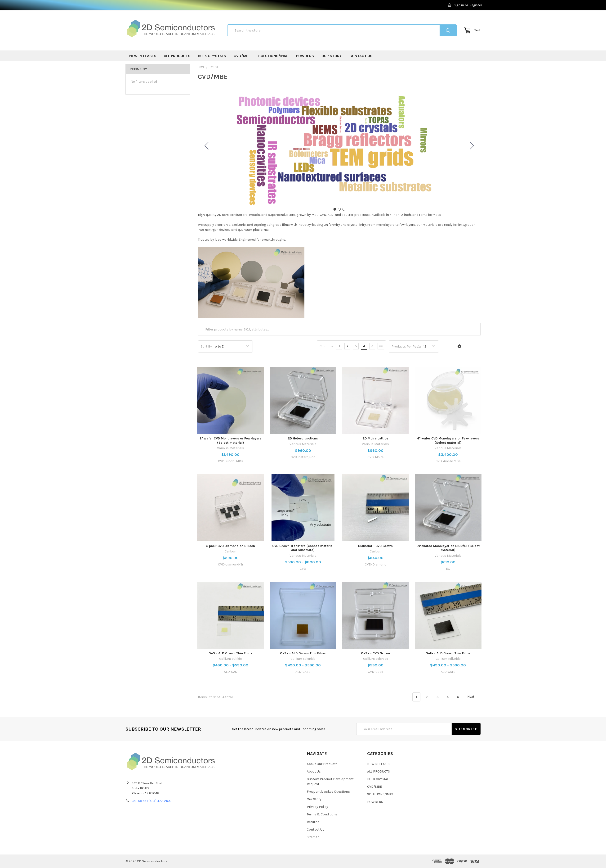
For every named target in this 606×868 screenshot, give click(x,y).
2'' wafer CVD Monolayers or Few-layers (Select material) (231, 440)
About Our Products (322, 764)
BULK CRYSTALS (212, 56)
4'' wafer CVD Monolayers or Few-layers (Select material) (448, 440)
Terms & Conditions (322, 814)
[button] (459, 346)
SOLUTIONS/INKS (273, 56)
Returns (313, 822)
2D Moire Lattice (375, 438)
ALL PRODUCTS (177, 56)
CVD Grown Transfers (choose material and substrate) (303, 548)
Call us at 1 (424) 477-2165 (151, 801)
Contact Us (360, 56)
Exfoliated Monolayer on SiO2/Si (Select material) (448, 548)
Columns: (327, 346)
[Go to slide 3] (207, 146)
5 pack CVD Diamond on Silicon (230, 546)
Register (475, 5)
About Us (314, 771)
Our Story (331, 56)
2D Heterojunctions (303, 438)
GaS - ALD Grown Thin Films (230, 653)
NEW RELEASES (142, 56)
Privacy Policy (317, 807)
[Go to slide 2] (472, 146)
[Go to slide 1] (334, 209)
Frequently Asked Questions (328, 792)
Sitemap (313, 837)
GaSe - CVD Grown (375, 653)
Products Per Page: (406, 346)
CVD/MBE (242, 56)
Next (471, 697)
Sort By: (207, 346)
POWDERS (305, 56)
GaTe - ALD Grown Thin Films (448, 653)
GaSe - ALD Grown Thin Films (303, 653)
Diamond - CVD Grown (375, 546)
